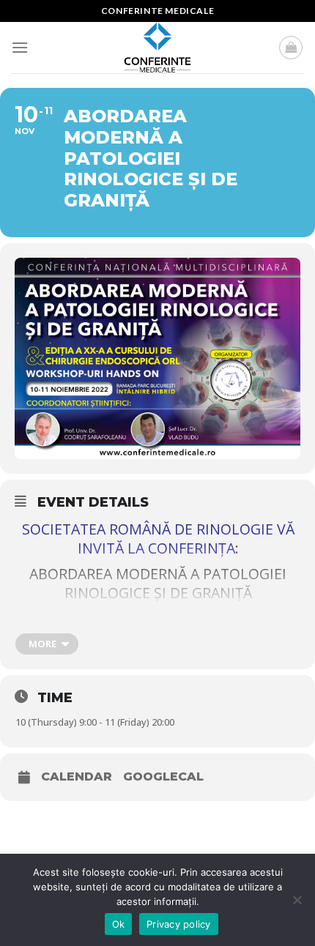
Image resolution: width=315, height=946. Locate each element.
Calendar (76, 776)
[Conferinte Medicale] (157, 47)
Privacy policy (179, 924)
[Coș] (291, 47)
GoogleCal (163, 776)
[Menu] (20, 47)
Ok (118, 924)
